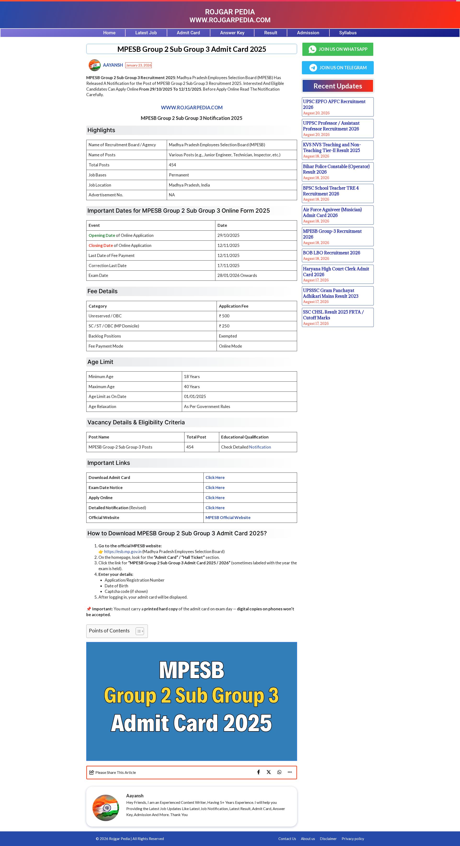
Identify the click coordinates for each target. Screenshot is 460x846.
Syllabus (348, 32)
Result (270, 32)
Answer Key (232, 32)
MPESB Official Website (228, 517)
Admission (308, 32)
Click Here (215, 477)
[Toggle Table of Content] (137, 631)
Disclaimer (328, 838)
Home (109, 32)
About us (308, 838)
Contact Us (287, 838)
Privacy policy (353, 838)
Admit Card (188, 32)
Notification (260, 446)
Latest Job (146, 32)
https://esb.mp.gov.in (123, 551)
